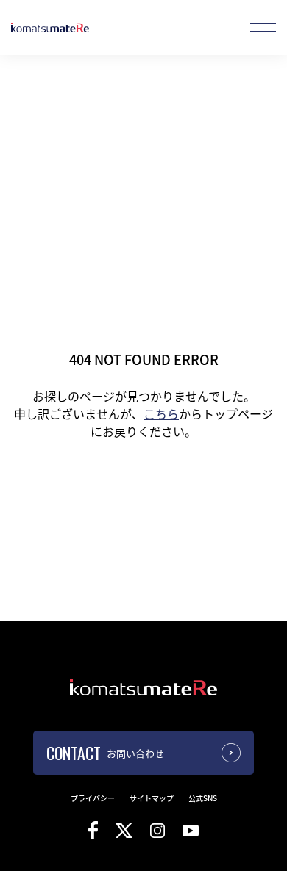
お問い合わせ (135, 753)
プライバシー (93, 797)
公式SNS (202, 797)
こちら (161, 413)
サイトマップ (152, 797)
